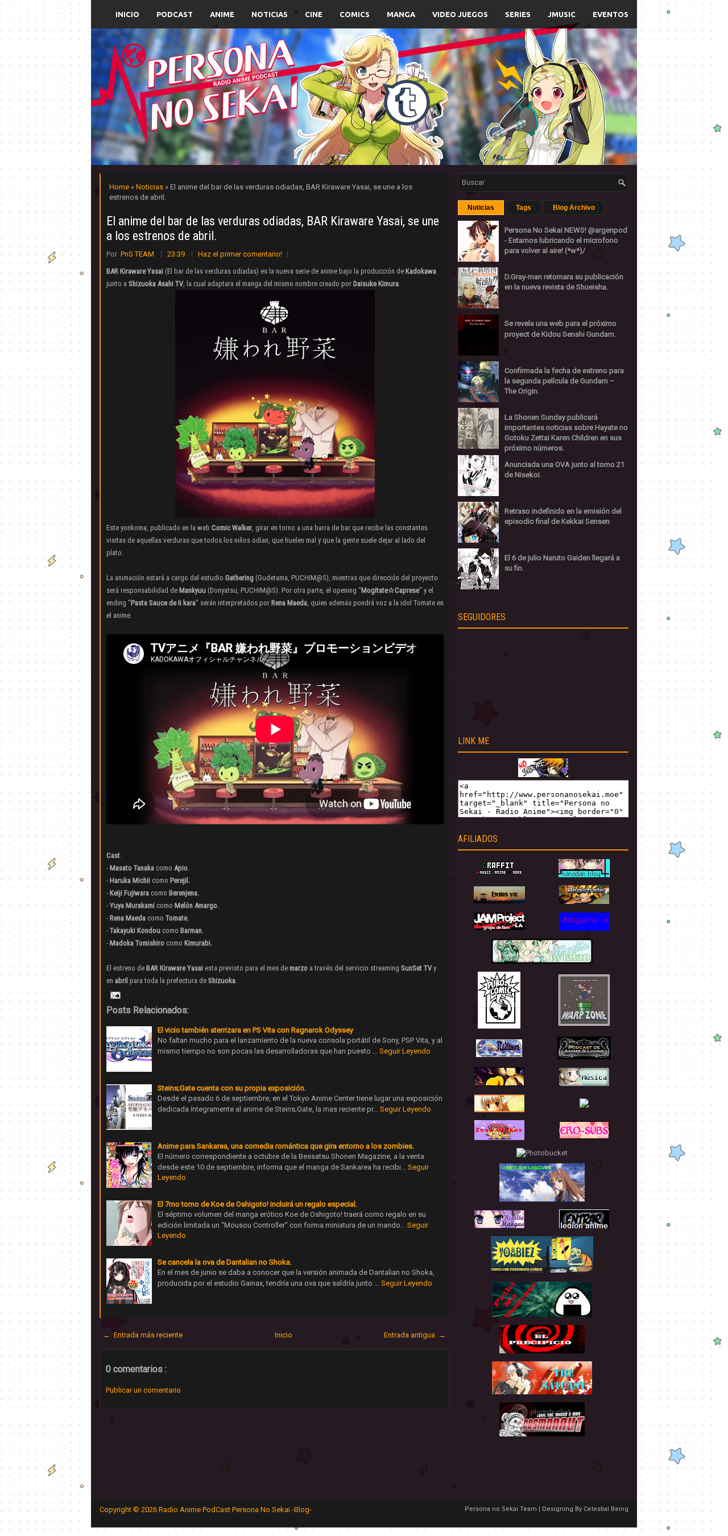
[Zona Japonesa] (499, 901)
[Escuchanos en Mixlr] (492, 104)
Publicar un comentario (143, 1390)
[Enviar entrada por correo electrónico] (114, 994)
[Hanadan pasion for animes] (584, 874)
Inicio (127, 14)
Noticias (269, 14)
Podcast (174, 14)
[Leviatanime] (542, 961)
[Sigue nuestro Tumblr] (406, 123)
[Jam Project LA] (499, 927)
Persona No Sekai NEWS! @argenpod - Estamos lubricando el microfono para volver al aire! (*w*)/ (565, 240)
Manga (401, 14)
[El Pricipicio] (542, 1351)
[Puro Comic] (499, 1026)
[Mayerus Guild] (584, 928)
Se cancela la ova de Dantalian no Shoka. (225, 1262)
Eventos (610, 14)
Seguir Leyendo (405, 1051)
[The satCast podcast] (542, 1392)
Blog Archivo (574, 208)
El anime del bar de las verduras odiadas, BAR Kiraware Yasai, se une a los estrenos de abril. (272, 228)
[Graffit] (499, 874)
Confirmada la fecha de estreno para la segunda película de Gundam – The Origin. (564, 380)
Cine (313, 14)
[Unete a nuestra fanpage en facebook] (329, 83)
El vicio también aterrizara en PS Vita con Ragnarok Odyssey (255, 1030)
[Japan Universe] (584, 1083)
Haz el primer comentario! (240, 254)
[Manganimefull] (499, 1083)
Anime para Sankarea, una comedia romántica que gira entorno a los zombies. (286, 1146)
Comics (355, 14)
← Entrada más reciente (143, 1335)
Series (518, 14)
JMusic (562, 14)
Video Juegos (460, 14)
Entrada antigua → (415, 1335)
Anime (222, 14)
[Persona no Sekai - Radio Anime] (543, 774)
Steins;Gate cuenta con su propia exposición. (232, 1088)
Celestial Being (606, 1509)
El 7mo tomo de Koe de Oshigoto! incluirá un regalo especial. (257, 1204)
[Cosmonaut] (542, 1434)
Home (120, 187)
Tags (523, 208)
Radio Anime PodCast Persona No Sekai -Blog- (235, 1509)
